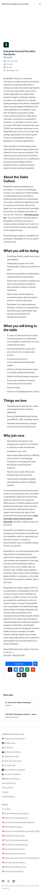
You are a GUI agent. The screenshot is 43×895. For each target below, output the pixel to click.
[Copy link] (24, 675)
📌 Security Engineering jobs (13, 862)
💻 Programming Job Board (13, 738)
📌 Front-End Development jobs (15, 840)
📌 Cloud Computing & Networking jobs (18, 822)
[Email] (19, 675)
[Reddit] (33, 669)
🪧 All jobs (6, 809)
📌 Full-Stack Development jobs (15, 845)
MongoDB (8, 57)
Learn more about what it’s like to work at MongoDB (21, 518)
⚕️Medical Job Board (11, 779)
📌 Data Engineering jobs (12, 827)
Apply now (19, 664)
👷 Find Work (7, 747)
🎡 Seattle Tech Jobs (10, 756)
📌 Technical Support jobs (12, 871)
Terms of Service (9, 783)
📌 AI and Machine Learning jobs (15, 813)
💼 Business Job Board (11, 752)
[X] (10, 669)
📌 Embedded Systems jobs (13, 836)
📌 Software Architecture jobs (14, 867)
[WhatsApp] (27, 669)
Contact (5, 792)
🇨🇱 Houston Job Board (11, 774)
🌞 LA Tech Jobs (9, 765)
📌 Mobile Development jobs (13, 853)
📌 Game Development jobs (13, 849)
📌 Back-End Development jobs (15, 818)
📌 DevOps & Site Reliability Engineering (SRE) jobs (21, 831)
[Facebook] (16, 669)
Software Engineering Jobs (15, 4)
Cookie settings (8, 796)
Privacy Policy (7, 787)
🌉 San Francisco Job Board (13, 770)
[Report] (35, 664)
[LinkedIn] (21, 669)
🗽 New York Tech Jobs (11, 761)
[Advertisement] (21, 20)
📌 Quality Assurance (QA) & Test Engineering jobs (21, 858)
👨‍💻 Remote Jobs (8, 743)
